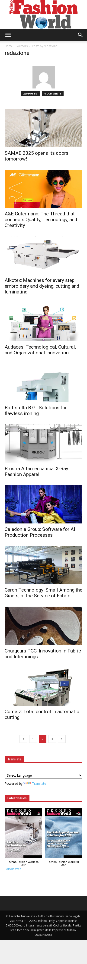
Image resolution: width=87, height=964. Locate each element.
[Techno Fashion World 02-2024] (23, 834)
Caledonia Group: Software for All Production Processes (41, 532)
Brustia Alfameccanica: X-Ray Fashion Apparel (36, 471)
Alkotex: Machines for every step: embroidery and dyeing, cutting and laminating (42, 286)
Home (9, 46)
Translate (39, 783)
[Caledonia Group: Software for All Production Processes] (43, 504)
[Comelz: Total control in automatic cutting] (43, 687)
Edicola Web (13, 869)
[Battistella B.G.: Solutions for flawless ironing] (43, 383)
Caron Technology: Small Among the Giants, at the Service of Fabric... (43, 593)
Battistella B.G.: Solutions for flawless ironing (36, 410)
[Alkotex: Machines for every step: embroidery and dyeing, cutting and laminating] (43, 255)
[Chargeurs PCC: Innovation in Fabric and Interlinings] (43, 626)
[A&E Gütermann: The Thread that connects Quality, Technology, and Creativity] (43, 189)
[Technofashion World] (43, 14)
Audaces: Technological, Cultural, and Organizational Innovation (40, 350)
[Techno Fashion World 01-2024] (64, 834)
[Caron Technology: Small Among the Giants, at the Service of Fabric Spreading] (43, 565)
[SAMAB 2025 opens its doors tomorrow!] (43, 128)
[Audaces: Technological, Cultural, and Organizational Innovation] (43, 322)
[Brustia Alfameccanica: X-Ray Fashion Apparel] (43, 443)
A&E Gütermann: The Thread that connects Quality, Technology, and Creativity (41, 219)
